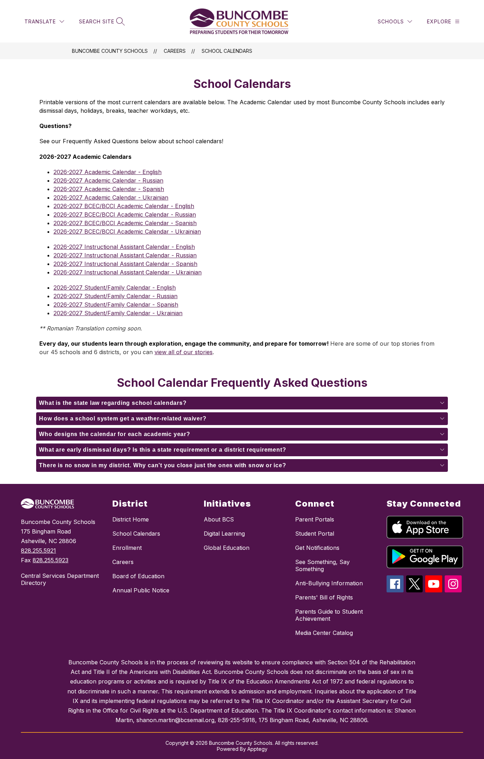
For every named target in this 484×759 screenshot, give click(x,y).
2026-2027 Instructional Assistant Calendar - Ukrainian (128, 272)
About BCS (219, 519)
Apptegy (257, 749)
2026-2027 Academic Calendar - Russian (108, 180)
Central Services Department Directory (60, 579)
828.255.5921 (38, 550)
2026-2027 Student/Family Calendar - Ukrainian (118, 313)
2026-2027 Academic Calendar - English (108, 171)
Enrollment (127, 547)
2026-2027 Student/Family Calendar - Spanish (116, 304)
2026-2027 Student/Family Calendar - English (115, 287)
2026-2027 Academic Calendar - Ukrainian (111, 197)
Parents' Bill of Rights (324, 597)
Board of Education (138, 576)
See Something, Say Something (322, 565)
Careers (175, 51)
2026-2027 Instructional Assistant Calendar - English (124, 246)
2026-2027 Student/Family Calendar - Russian (116, 296)
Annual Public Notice (140, 590)
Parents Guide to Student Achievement (329, 615)
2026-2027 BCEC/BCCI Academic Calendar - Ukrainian (127, 231)
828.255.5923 (50, 560)
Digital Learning (224, 533)
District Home (130, 519)
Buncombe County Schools (110, 51)
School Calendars (227, 51)
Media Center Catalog (324, 632)
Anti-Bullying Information (329, 583)
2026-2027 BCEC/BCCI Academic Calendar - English (124, 206)
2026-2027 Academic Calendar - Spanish (109, 188)
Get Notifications (317, 547)
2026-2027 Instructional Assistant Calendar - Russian (125, 255)
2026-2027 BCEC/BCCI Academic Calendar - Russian (125, 214)
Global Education (226, 547)
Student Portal (314, 533)
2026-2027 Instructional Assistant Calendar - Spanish (125, 263)
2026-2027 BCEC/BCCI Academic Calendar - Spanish (125, 223)
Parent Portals (314, 519)
